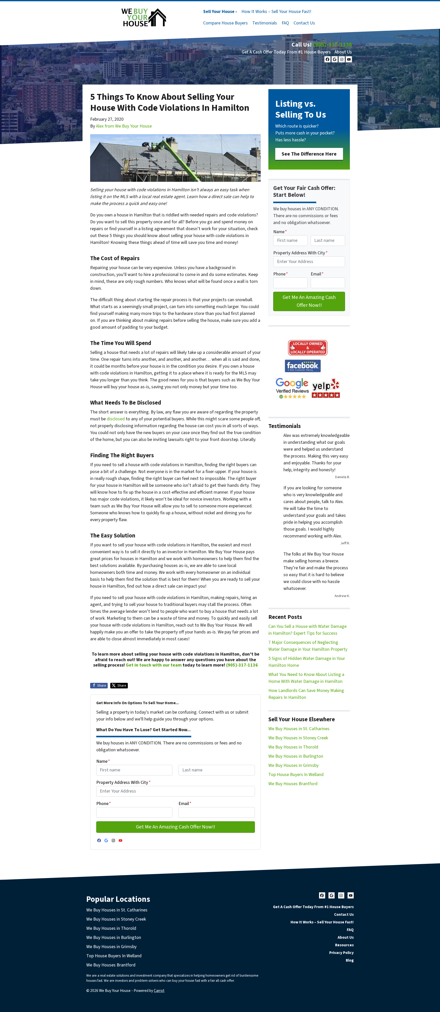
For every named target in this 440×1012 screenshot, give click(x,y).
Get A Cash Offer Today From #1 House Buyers (286, 52)
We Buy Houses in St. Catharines (298, 729)
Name (103, 761)
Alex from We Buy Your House (124, 126)
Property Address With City (123, 782)
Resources (344, 945)
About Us (343, 52)
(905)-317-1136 (332, 44)
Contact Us (304, 23)
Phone (103, 803)
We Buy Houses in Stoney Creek (298, 738)
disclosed (116, 419)
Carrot (159, 990)
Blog (350, 960)
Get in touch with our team (154, 665)
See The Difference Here (309, 154)
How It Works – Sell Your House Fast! (276, 11)
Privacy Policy (341, 952)
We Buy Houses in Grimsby (293, 765)
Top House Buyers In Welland (296, 774)
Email (184, 803)
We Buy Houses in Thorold (293, 747)
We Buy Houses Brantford (293, 784)
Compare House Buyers (225, 23)
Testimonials (264, 23)
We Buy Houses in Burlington (295, 756)
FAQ (285, 23)
